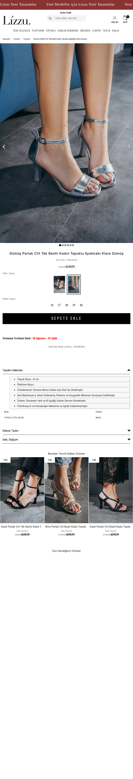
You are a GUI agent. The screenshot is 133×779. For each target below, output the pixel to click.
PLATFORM (38, 30)
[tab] (66, 370)
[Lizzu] (16, 17)
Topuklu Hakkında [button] (13, 370)
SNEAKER (85, 30)
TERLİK (106, 30)
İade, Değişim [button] (10, 439)
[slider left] (10, 143)
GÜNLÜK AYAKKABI (68, 30)
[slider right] (123, 143)
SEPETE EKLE (66, 318)
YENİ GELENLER (21, 30)
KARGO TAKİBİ (65, 13)
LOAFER (96, 30)
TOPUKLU (51, 30)
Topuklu (16, 39)
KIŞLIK (115, 30)
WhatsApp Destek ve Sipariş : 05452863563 (66, 347)
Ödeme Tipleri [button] (11, 430)
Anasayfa (6, 39)
